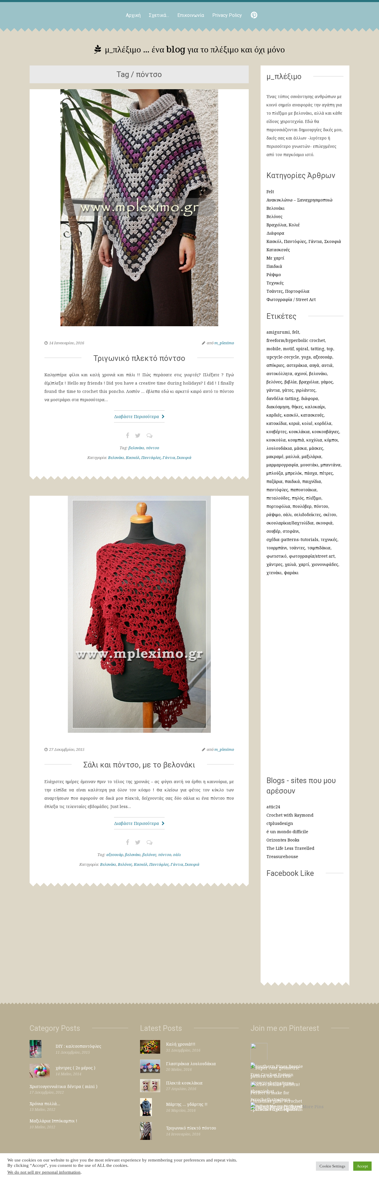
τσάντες (297, 548)
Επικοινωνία (190, 15)
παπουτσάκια (303, 489)
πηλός (298, 498)
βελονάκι (136, 447)
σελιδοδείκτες (307, 514)
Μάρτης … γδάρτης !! (187, 1104)
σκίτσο (329, 514)
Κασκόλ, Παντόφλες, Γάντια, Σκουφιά (158, 457)
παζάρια (274, 481)
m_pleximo (224, 342)
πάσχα (310, 473)
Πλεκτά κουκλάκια (184, 1083)
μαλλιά (292, 456)
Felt (270, 191)
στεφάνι (291, 531)
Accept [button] (362, 1166)
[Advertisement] (304, 679)
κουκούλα (276, 440)
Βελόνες (125, 864)
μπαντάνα (331, 465)
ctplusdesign (279, 823)
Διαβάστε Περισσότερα (137, 416)
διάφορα (309, 398)
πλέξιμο (313, 498)
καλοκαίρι (315, 406)
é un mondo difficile (287, 831)
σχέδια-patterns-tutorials (292, 539)
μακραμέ (274, 456)
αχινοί (301, 373)
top (330, 348)
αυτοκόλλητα (279, 373)
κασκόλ (291, 415)
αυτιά (327, 365)
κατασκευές (312, 415)
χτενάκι (274, 572)
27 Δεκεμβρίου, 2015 (66, 749)
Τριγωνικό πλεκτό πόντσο (139, 358)
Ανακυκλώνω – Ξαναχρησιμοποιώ (299, 200)
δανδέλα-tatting (282, 398)
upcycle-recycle (282, 357)
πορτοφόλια (278, 506)
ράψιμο (273, 514)
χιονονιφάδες (324, 564)
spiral (302, 348)
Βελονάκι (116, 457)
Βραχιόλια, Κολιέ (283, 225)
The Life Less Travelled (290, 848)
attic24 (273, 807)
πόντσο (152, 447)
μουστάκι (309, 465)
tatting (317, 348)
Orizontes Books (282, 840)
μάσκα (300, 448)
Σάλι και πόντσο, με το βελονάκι (139, 764)
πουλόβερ (302, 506)
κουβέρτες (276, 431)
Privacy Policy (227, 15)
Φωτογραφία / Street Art (291, 299)
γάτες (287, 390)
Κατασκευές (278, 249)
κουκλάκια (299, 431)
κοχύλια (314, 440)
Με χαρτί (275, 258)
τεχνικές (329, 539)
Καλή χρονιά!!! (180, 1044)
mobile (273, 348)
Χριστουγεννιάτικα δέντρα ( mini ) (63, 1086)
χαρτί (303, 564)
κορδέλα (323, 423)
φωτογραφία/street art (312, 556)
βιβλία (291, 382)
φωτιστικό (276, 556)
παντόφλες (277, 489)
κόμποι (331, 440)
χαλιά (290, 564)
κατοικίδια (276, 423)
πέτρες (326, 473)
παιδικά (292, 481)
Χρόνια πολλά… (45, 1103)
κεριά (294, 423)
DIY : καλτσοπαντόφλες (78, 1046)
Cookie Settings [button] (332, 1166)
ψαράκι (291, 572)
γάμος (327, 382)
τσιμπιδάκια (318, 548)
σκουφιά (324, 523)
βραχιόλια (309, 382)
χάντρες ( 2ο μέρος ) (75, 1068)
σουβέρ (273, 531)
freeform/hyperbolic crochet (295, 340)
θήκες (297, 406)
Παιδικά (274, 266)
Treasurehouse (282, 856)
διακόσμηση (277, 406)
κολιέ (307, 423)
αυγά (314, 365)
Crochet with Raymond (290, 815)
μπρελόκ (293, 473)
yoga (306, 357)
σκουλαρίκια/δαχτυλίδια (290, 523)
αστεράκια (297, 365)
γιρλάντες (305, 390)
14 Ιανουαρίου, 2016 (66, 342)
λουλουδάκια (279, 448)
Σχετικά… (159, 15)
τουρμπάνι (276, 548)
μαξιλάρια (311, 456)
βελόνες (149, 854)
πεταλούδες (278, 498)
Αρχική (133, 15)
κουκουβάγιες (325, 431)
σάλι (177, 854)
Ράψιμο (273, 274)
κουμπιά (296, 440)
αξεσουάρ (114, 854)
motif (288, 348)
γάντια (273, 390)
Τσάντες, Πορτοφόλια (287, 291)
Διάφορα (275, 233)
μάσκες (316, 448)
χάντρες (274, 564)
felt (295, 332)
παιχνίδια (311, 481)
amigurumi (278, 332)
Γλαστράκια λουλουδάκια (191, 1063)
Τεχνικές (275, 283)
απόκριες (275, 365)
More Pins (313, 1106)
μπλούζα (274, 473)
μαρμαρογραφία (282, 465)
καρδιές (274, 415)
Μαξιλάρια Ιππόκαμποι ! (53, 1121)
